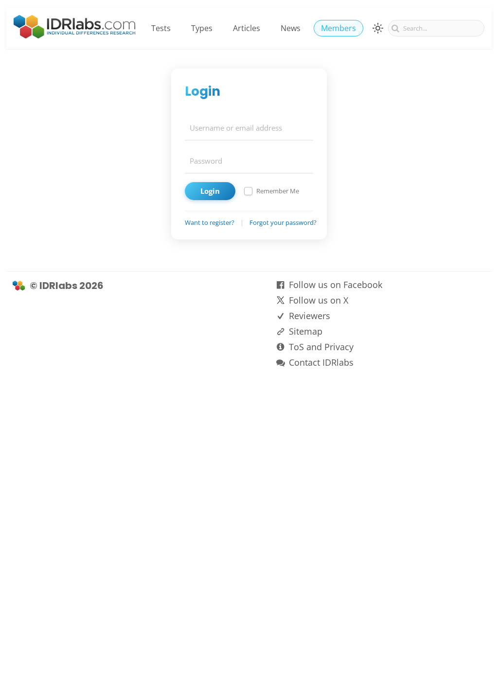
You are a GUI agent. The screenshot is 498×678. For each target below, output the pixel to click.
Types (202, 28)
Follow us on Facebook (335, 284)
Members (338, 28)
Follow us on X (318, 300)
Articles (246, 28)
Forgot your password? (283, 222)
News (291, 28)
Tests (161, 28)
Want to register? (209, 222)
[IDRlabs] (74, 35)
